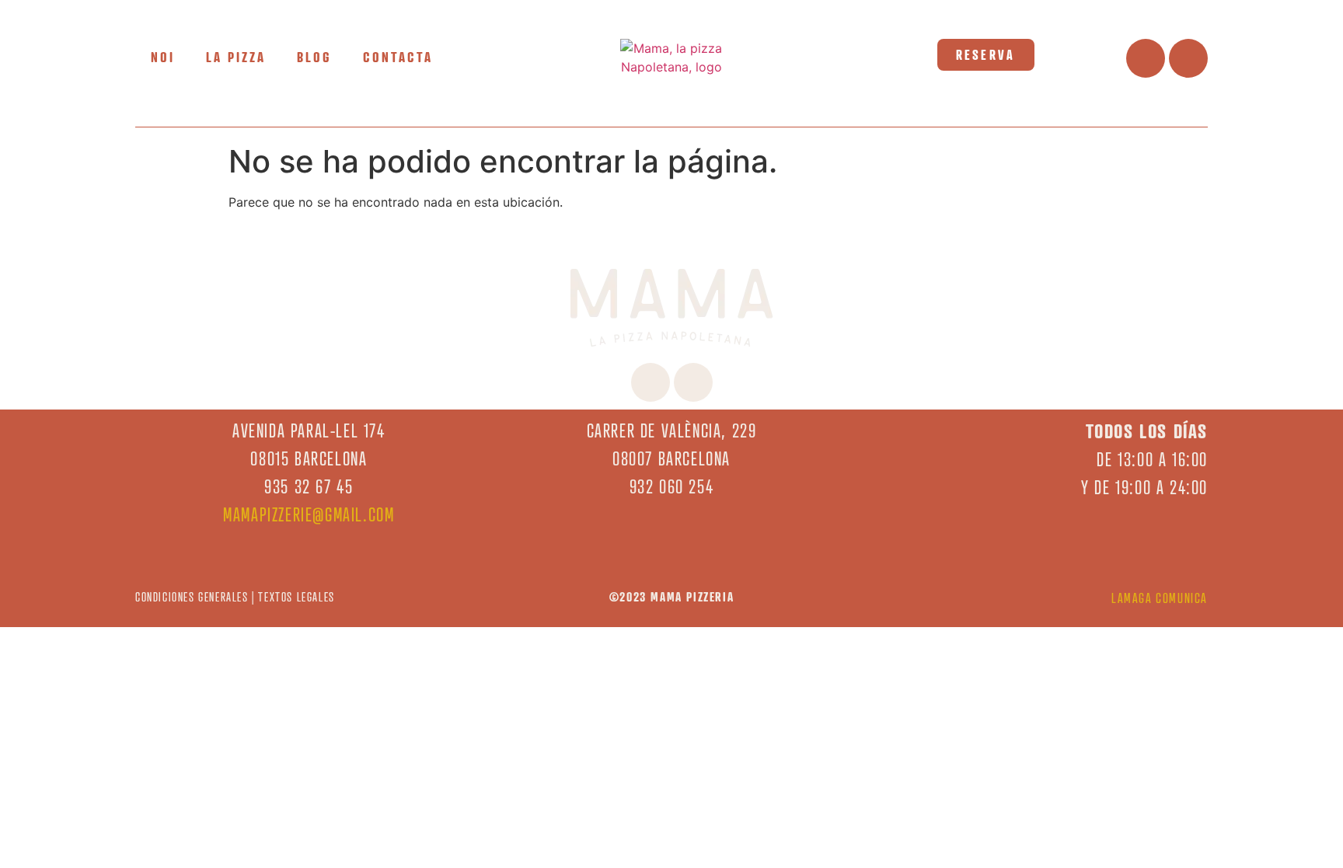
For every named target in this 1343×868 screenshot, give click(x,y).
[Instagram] (1188, 58)
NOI (163, 56)
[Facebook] (1145, 58)
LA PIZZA (236, 56)
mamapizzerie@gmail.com (308, 515)
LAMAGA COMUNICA (1159, 598)
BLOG (314, 56)
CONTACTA (398, 56)
